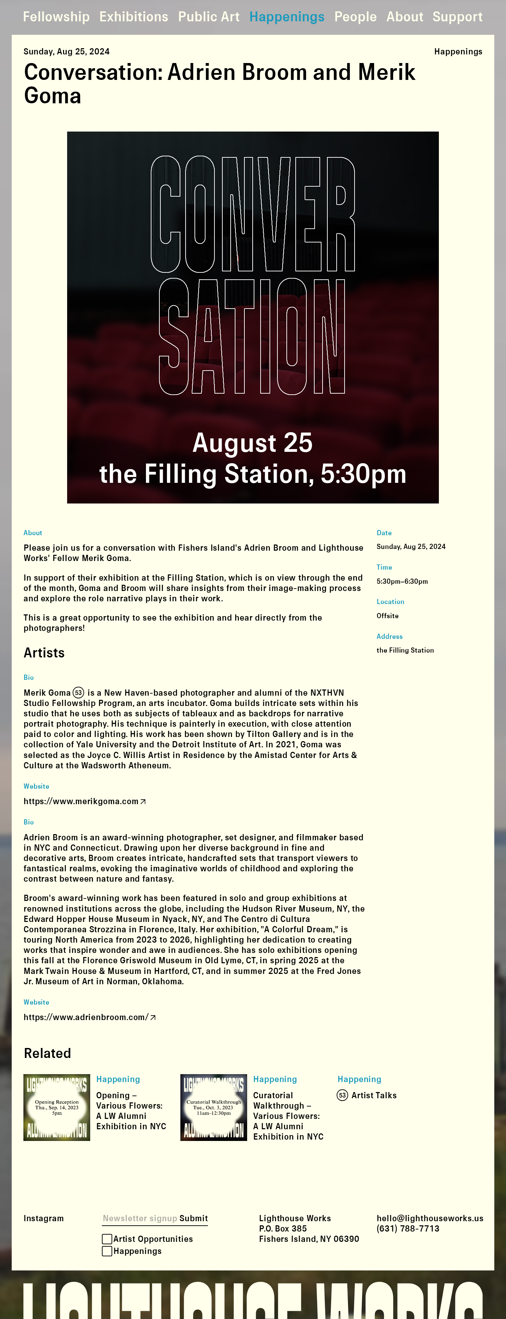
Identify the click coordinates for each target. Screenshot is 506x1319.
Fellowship (56, 17)
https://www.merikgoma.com (81, 801)
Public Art (209, 17)
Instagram (43, 1218)
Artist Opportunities (153, 1238)
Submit (193, 1218)
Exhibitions (133, 17)
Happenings (287, 17)
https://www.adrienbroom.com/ (86, 1017)
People (355, 17)
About (404, 17)
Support (457, 17)
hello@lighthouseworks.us (430, 1218)
